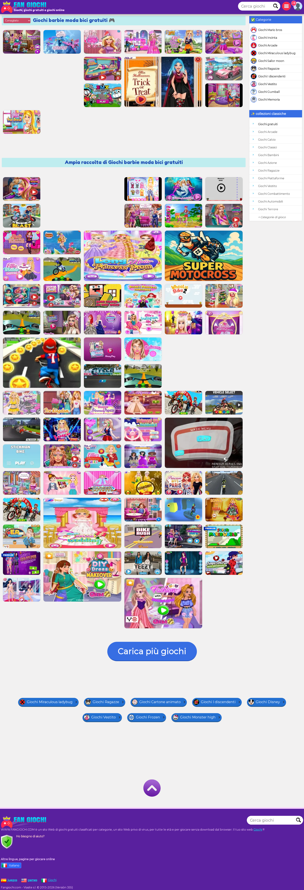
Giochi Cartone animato (160, 702)
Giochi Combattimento (274, 193)
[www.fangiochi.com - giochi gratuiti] (24, 822)
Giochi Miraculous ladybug (277, 53)
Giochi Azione (267, 163)
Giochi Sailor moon (271, 61)
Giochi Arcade (267, 45)
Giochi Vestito (267, 84)
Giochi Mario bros (270, 30)
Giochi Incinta (267, 37)
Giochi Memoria (269, 99)
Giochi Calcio (267, 139)
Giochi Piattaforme (271, 178)
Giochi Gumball (269, 92)
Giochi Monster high (198, 717)
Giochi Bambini (268, 155)
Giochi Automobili (270, 201)
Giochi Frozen (148, 717)
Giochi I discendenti (271, 76)
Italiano (14, 865)
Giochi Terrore (268, 209)
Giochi (258, 829)
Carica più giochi (152, 651)
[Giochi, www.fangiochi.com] (24, 7)
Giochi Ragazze (269, 68)
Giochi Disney (268, 702)
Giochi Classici (267, 147)
